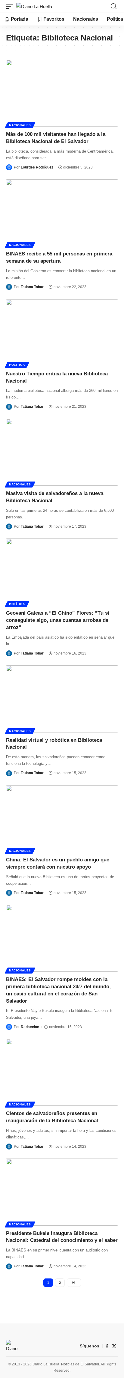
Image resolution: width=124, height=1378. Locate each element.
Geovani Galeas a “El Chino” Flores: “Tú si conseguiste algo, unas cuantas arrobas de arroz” (57, 620)
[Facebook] (107, 1346)
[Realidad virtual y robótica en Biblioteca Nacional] (62, 698)
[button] (11, 6)
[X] (114, 1346)
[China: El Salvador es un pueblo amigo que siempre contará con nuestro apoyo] (62, 818)
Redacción (30, 1027)
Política (17, 364)
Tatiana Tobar (32, 287)
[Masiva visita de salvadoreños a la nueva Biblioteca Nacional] (62, 452)
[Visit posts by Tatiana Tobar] (9, 287)
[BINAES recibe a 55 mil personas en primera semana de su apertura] (62, 212)
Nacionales (20, 125)
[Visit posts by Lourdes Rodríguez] (9, 167)
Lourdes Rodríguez (37, 167)
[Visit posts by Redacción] (9, 1027)
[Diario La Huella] (34, 6)
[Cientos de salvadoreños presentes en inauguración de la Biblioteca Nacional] (62, 1072)
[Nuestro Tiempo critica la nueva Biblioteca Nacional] (62, 332)
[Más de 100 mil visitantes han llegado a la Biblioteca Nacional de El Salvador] (62, 93)
